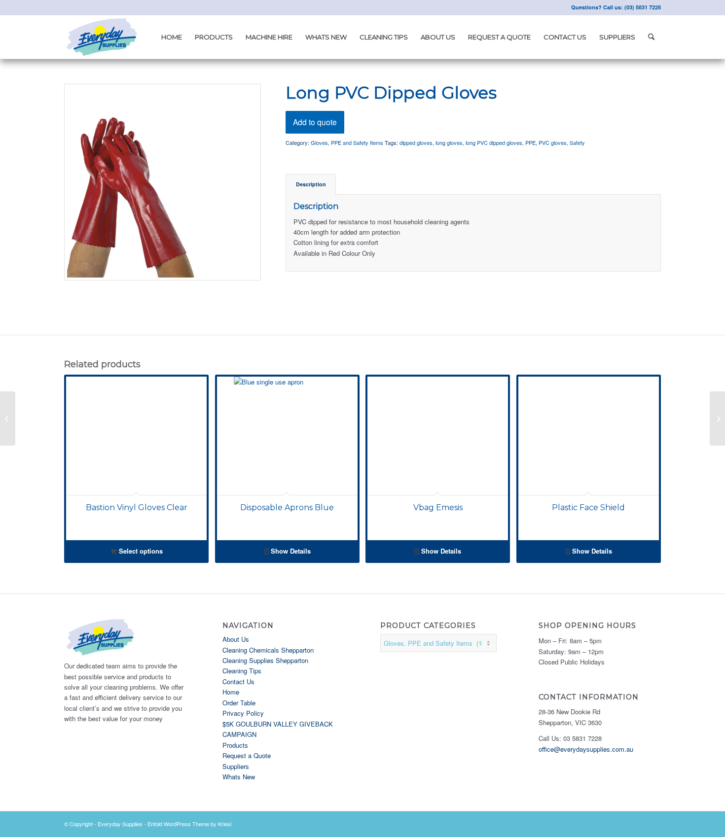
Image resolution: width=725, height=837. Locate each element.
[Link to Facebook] (67, 7)
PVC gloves (553, 142)
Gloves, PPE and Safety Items (347, 142)
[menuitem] (171, 37)
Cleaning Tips (241, 670)
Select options (140, 551)
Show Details (290, 551)
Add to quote (315, 121)
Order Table (238, 702)
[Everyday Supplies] (102, 37)
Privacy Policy (243, 713)
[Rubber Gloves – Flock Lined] (717, 418)
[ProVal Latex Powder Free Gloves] (7, 418)
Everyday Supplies (120, 824)
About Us (235, 639)
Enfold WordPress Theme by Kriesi (189, 824)
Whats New (238, 776)
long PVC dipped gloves (494, 142)
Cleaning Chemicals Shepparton (268, 650)
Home (230, 692)
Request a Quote (246, 755)
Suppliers (235, 766)
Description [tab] (311, 184)
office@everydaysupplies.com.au (586, 749)
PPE (530, 142)
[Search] (651, 37)
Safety (577, 142)
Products (235, 745)
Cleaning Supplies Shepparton (265, 660)
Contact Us (238, 681)
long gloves (449, 142)
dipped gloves (416, 142)
